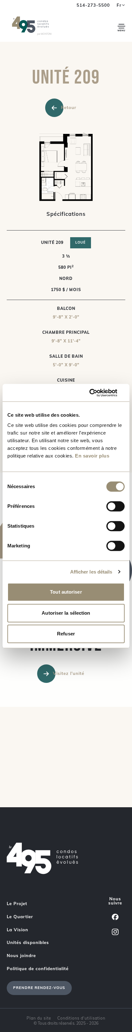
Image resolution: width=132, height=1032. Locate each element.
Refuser (66, 633)
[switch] (115, 506)
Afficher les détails (91, 572)
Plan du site (39, 1018)
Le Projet (17, 903)
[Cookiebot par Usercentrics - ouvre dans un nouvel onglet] (97, 393)
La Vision (17, 929)
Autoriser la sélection (66, 613)
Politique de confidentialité (38, 968)
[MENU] (122, 26)
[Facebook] (115, 916)
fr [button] (119, 5)
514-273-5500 (93, 5)
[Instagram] (115, 931)
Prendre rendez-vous (39, 987)
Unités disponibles (28, 942)
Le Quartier (20, 916)
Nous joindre (21, 955)
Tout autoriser (66, 592)
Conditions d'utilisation (81, 1018)
